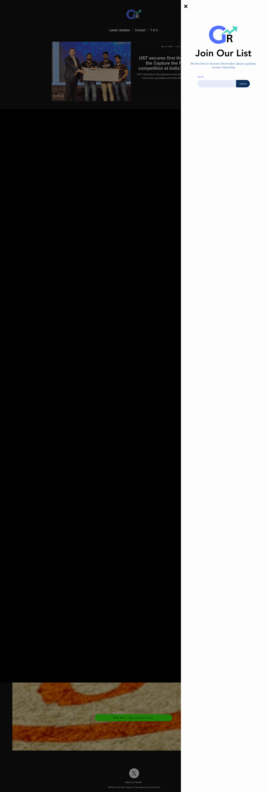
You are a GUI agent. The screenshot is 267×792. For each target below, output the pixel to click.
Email (200, 77)
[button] (186, 6)
